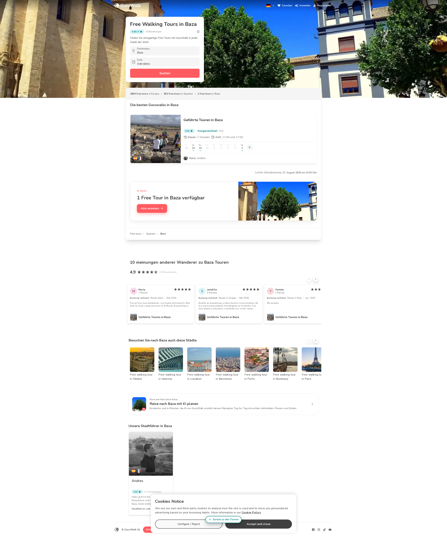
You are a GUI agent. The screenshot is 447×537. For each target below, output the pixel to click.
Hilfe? (149, 529)
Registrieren (324, 5)
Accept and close (258, 524)
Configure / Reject (189, 524)
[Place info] (198, 31)
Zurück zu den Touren (226, 519)
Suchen (164, 73)
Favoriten (287, 5)
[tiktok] (324, 529)
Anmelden (305, 5)
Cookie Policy (251, 512)
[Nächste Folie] (315, 279)
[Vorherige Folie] (309, 279)
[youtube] (330, 529)
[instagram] (318, 529)
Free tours (135, 233)
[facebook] (313, 529)
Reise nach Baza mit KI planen (174, 403)
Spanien (150, 233)
